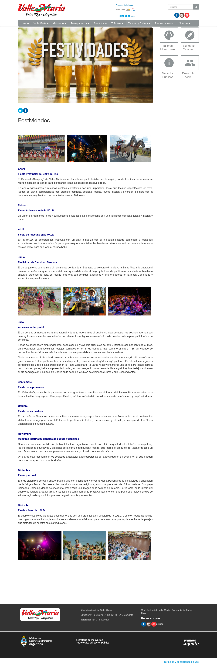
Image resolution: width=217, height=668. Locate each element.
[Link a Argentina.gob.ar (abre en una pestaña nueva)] (191, 642)
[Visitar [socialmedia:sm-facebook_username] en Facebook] (25, 110)
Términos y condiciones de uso (181, 662)
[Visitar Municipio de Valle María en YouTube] (187, 15)
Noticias (184, 23)
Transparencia (79, 23)
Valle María (40, 23)
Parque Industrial (164, 23)
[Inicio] (41, 10)
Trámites (116, 23)
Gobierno (58, 23)
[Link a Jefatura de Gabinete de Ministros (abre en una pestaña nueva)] (36, 640)
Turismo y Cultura (138, 23)
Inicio (26, 23)
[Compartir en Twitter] (20, 110)
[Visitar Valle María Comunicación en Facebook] (176, 15)
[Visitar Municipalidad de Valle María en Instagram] (181, 15)
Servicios (99, 23)
